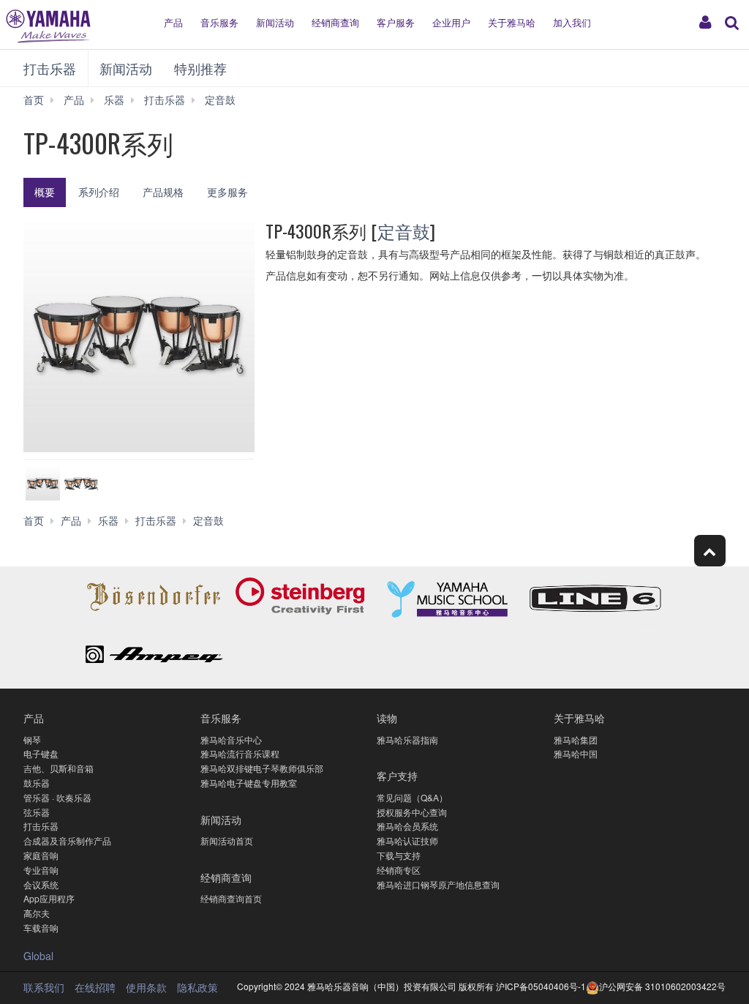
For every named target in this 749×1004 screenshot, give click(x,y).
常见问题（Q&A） (412, 797)
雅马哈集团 (576, 739)
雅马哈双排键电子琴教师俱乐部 (261, 768)
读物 (387, 717)
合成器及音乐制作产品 (67, 840)
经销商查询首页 (231, 898)
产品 (173, 22)
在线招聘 (95, 987)
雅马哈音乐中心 (231, 739)
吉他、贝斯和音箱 (58, 768)
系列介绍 (98, 191)
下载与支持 (399, 855)
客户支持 (397, 775)
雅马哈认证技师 (407, 840)
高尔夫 (36, 913)
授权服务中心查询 (412, 812)
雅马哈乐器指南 (407, 739)
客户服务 (396, 22)
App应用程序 (49, 898)
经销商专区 (399, 869)
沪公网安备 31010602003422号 (662, 986)
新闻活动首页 (226, 840)
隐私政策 (197, 987)
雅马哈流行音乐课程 (239, 753)
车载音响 (41, 927)
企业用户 (451, 22)
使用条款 (146, 987)
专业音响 (41, 869)
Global (38, 955)
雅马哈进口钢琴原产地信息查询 (438, 884)
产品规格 (163, 191)
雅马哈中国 (576, 753)
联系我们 (43, 987)
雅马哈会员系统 (407, 826)
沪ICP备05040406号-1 (541, 986)
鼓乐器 (36, 782)
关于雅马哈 (511, 22)
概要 (44, 191)
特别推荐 (200, 68)
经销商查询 (335, 22)
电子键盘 (41, 753)
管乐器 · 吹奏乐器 (57, 797)
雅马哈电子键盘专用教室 (248, 782)
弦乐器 (36, 812)
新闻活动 (275, 22)
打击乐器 (49, 68)
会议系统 (41, 884)
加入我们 (572, 22)
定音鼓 (403, 230)
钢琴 (32, 739)
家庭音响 (41, 855)
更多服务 (227, 191)
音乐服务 (219, 22)
